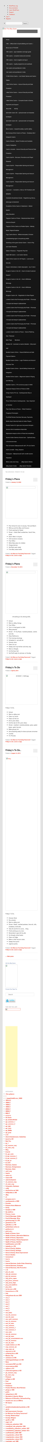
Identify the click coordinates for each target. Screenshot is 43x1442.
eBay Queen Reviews (25, 466)
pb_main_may (10, 1375)
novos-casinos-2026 (12, 1366)
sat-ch (7, 1409)
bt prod (8, 1152)
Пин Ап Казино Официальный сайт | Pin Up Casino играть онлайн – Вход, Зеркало (20, 447)
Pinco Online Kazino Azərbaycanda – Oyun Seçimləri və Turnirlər (20, 403)
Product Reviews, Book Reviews (15, 1388)
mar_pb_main (10, 1336)
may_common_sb (11, 1347)
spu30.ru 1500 (10, 1420)
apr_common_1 (10, 1122)
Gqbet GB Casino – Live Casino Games (17, 255)
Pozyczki (8, 1383)
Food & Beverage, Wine (13, 1218)
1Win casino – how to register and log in (17, 60)
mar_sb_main (10, 1343)
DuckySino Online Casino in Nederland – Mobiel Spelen (19, 208)
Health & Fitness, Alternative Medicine (17, 1235)
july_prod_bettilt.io (11, 1285)
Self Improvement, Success (14, 1411)
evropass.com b (10, 1199)
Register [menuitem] (8, 19)
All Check (8, 1117)
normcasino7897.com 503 (13, 1364)
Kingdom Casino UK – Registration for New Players (20, 295)
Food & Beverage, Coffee (13, 1216)
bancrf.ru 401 (10, 1139)
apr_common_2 (10, 1124)
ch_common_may (11, 1182)
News (7, 1362)
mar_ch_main (10, 1323)
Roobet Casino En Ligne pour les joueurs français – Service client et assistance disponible (20, 427)
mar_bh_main (10, 1317)
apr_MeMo (9, 1130)
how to (8, 1259)
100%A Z (8, 1100)
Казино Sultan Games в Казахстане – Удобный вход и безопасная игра (20, 439)
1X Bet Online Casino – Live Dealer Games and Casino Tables (21, 78)
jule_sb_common (11, 1276)
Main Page (9, 340)
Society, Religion (11, 1418)
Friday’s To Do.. (13, 750)
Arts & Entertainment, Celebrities (16, 1137)
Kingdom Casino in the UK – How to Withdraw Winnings (18, 281)
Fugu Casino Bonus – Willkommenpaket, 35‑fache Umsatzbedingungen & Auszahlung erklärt (19, 236)
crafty (7, 1188)
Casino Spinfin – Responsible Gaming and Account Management (20, 167)
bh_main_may (10, 1147)
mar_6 (7, 1304)
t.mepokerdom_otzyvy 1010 (14, 1439)
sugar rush (9, 1422)
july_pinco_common (12, 1280)
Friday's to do (9, 555)
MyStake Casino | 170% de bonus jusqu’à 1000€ (19, 384)
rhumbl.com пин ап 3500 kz (14, 1401)
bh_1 (7, 1143)
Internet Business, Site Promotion (16, 1268)
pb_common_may (11, 1373)
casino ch (9, 1175)
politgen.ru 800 (10, 1379)
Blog (7, 1150)
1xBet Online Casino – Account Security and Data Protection (19, 86)
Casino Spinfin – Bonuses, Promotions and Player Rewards (19, 159)
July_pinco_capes (11, 1278)
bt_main (8, 1163)
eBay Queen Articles (26, 462)
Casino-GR (9, 1178)
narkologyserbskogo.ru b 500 (15, 1360)
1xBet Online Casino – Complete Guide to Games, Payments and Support (19, 102)
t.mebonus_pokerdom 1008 (14, 1424)
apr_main (8, 1128)
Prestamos (9, 1385)
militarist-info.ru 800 (12, 1353)
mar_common (10, 1325)
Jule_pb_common (11, 1274)
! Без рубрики (10, 1094)
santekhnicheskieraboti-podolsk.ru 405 (17, 1407)
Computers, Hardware (12, 1186)
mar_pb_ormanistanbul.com (14, 1338)
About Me (8, 108)
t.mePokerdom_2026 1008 (13, 1433)
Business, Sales (10, 1169)
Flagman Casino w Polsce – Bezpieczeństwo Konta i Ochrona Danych (20, 220)
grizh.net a (9, 1231)
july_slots (9, 1287)
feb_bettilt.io (9, 1212)
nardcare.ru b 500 (11, 1358)
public (7, 1392)
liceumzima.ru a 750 (12, 1291)
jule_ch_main (10, 1272)
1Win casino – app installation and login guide (18, 52)
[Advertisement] (12, 1056)
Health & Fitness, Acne (13, 1233)
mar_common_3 (11, 1330)
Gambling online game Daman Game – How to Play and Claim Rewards (20, 244)
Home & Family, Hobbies (13, 1248)
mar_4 (7, 1300)
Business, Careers (11, 1165)
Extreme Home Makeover (13, 1205)
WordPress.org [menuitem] (13, 6)
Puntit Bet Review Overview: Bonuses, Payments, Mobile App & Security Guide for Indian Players (19, 419)
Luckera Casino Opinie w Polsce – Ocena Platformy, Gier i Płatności (20, 334)
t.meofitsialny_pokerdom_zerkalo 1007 (17, 1428)
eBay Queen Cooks (11, 466)
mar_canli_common (12, 1319)
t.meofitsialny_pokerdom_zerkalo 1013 (17, 1430)
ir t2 (7, 1270)
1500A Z (8, 1105)
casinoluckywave (11, 1180)
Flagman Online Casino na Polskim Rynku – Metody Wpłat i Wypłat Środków (20, 228)
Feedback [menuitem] (12, 14)
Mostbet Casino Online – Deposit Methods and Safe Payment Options (20, 354)
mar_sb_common (11, 1340)
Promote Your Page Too (11, 989)
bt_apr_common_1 (11, 1156)
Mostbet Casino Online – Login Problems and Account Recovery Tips (20, 362)
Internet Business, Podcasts (14, 1265)
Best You (8, 1141)
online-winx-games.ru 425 (13, 1370)
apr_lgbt (8, 1126)
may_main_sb (10, 1349)
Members (17, 340)
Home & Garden (10, 1255)
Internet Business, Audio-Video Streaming (19, 1263)
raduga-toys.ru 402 (11, 1394)
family (7, 1207)
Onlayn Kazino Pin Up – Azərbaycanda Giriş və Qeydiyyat (19, 395)
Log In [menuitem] (8, 16)
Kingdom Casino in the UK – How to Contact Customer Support (21, 273)
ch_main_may (10, 1184)
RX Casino (9, 1403)
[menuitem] (23, 23)
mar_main (9, 1332)
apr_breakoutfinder (11, 1120)
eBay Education (10, 214)
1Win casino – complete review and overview (18, 56)
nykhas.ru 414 (10, 1368)
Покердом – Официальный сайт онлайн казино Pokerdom (19, 456)
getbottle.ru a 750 (11, 1225)
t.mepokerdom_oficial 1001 (14, 1435)
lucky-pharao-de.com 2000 (14, 1295)
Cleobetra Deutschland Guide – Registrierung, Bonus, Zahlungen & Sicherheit (20, 200)
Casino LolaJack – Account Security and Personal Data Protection (21, 151)
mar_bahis (9, 1313)
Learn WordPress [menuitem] (14, 10)
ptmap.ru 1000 (10, 1390)
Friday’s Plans (13, 478)
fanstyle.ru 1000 (10, 1210)
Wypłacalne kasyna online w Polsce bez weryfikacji (20, 433)
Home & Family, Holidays (13, 1250)
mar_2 (7, 1298)
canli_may (9, 1171)
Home (7, 39)
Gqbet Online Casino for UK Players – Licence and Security (20, 261)
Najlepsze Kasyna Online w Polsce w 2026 (17, 389)
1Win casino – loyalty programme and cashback (19, 64)
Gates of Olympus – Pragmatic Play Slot (17, 250)
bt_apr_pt (8, 1160)
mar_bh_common (11, 1315)
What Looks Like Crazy (12, 462)
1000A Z (8, 1102)
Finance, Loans (10, 1214)
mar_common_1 (11, 1328)
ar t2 (7, 1135)
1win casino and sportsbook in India (16, 68)
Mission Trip (9, 1355)
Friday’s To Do (13, 667)
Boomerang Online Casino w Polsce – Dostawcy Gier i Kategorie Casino (21, 135)
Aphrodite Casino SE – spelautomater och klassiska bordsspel (20, 115)
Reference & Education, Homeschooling (18, 1398)
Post (7, 1381)
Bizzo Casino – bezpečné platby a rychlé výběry (19, 129)
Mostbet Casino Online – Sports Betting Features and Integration (20, 370)
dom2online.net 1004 (12, 1190)
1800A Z (8, 1107)
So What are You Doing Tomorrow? (20, 553)
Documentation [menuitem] (13, 8)
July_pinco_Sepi (11, 1283)
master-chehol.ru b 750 (13, 1345)
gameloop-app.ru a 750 (13, 1220)
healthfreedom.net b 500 (13, 1244)
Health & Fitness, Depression (14, 1238)
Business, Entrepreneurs (13, 1167)
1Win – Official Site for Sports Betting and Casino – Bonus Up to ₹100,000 (19, 46)
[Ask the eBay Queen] (12, 987)
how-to (8, 1261)
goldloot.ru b (10, 1229)
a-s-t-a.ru (8, 1115)
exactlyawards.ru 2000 (12, 1201)
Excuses (8, 1203)
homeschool (9, 1257)
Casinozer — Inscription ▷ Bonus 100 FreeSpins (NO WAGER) (20, 192)
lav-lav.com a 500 (11, 1289)
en (6, 1197)
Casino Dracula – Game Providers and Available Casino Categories (19, 143)
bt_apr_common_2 (11, 1158)
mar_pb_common (11, 1334)
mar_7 (7, 1306)
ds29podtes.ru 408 (11, 1192)
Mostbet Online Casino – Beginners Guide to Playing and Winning (20, 378)
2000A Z (8, 1109)
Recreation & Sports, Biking (14, 1396)
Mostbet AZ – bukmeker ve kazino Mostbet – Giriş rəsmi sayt (21, 346)
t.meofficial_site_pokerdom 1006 (16, 1426)
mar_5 (7, 1302)
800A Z (8, 1113)
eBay (7, 1195)
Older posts (10, 956)
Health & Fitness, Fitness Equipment (17, 1240)
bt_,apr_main (10, 1154)
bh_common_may (11, 1145)
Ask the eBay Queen (11, 963)
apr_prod (8, 1132)
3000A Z (8, 1111)
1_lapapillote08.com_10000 (14, 1098)
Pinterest (8, 1377)
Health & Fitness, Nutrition (14, 1242)
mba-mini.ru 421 (11, 1351)
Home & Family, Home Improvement (17, 1253)
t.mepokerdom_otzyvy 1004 (14, 1437)
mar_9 (7, 1310)
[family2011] (13, 1010)
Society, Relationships (12, 1415)
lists (7, 1293)
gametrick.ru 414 (11, 1222)
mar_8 (7, 1308)
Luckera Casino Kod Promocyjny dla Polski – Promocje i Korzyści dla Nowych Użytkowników (21, 301)
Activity (16, 108)
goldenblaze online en (12, 1227)
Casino (8, 1173)
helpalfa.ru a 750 (11, 1246)
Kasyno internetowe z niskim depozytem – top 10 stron (21, 267)
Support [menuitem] (11, 12)
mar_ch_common (11, 1321)
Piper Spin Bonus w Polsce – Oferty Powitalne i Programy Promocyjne (19, 411)
